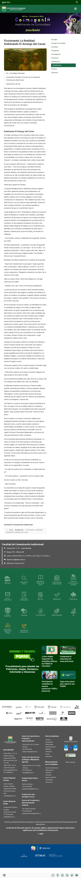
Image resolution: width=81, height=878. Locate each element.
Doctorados (48, 751)
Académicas (57, 65)
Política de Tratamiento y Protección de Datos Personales (38, 822)
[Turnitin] (52, 719)
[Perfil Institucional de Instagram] (62, 875)
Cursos (47, 754)
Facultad (54, 40)
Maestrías (48, 749)
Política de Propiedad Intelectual (66, 822)
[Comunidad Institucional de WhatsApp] (53, 875)
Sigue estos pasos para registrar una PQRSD (67, 683)
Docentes (54, 47)
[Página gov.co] (6, 2)
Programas (55, 51)
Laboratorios (55, 62)
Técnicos (47, 739)
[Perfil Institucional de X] (67, 875)
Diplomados (48, 756)
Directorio (54, 73)
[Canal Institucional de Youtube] (76, 875)
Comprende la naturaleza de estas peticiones (66, 658)
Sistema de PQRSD (50, 777)
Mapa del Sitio (40, 824)
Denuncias (48, 775)
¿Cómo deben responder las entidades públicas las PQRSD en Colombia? (49, 661)
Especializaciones (50, 747)
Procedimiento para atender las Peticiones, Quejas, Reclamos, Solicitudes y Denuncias (22, 669)
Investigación (56, 54)
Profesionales (49, 744)
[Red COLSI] (63, 719)
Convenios (55, 58)
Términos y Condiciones (11, 822)
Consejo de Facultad (58, 43)
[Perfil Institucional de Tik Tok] (71, 875)
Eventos (54, 69)
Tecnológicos (49, 742)
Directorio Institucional (51, 768)
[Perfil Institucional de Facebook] (57, 875)
